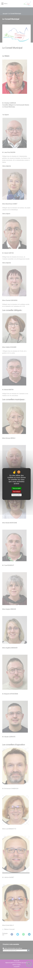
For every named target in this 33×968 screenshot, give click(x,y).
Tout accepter (17, 488)
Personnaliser (16, 495)
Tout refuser (16, 491)
